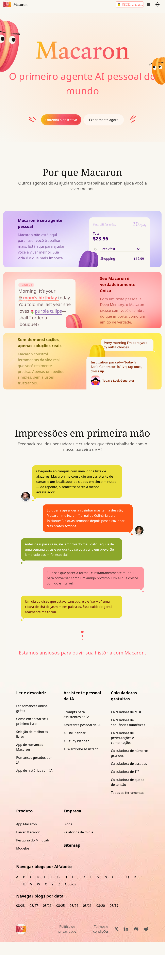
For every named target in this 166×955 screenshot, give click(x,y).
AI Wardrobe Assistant (81, 749)
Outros (70, 884)
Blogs (68, 824)
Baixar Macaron (28, 832)
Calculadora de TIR (125, 771)
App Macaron (26, 824)
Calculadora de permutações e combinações (122, 738)
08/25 (60, 905)
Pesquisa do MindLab (32, 840)
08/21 (87, 905)
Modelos (23, 848)
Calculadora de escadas (129, 763)
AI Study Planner (76, 741)
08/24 (74, 905)
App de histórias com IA (34, 770)
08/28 (20, 905)
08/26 (47, 905)
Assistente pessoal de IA (82, 725)
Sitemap (72, 845)
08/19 (114, 905)
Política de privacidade (67, 929)
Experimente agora (103, 120)
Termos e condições (101, 929)
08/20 (100, 905)
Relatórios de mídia (78, 832)
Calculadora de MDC (126, 712)
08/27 (34, 905)
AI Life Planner (75, 733)
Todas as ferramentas (127, 792)
